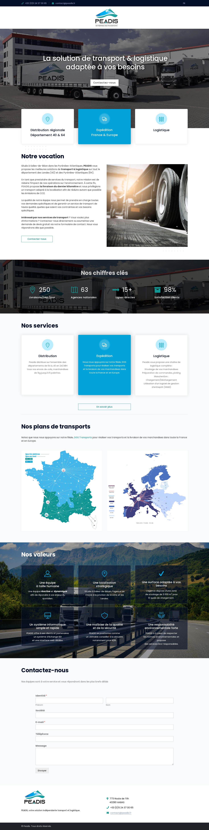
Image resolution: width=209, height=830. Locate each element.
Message (41, 745)
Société (40, 710)
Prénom (39, 705)
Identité (41, 695)
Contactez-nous (104, 82)
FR (184, 3)
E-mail (40, 722)
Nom (108, 705)
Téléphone (42, 734)
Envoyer (42, 770)
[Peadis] (106, 17)
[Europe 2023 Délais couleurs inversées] (147, 490)
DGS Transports (83, 437)
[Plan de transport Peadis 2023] (61, 490)
